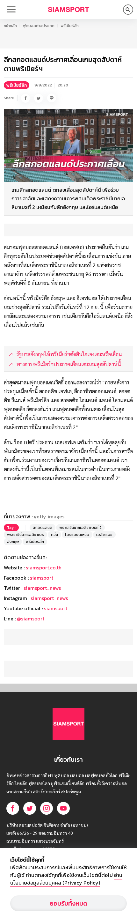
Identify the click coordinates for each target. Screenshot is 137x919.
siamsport (41, 578)
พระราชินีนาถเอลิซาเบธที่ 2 (80, 527)
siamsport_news (42, 588)
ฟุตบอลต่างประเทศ (38, 26)
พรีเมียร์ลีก (70, 26)
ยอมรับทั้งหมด (68, 903)
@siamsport (30, 618)
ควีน (54, 534)
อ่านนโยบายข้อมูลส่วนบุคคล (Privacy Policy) (66, 878)
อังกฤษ (13, 542)
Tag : (11, 527)
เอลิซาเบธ (104, 534)
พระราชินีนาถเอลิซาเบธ (25, 534)
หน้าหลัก (10, 26)
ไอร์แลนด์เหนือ (77, 534)
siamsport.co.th (43, 567)
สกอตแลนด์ (42, 527)
